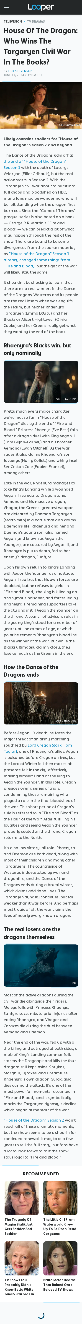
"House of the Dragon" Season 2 (34, 1120)
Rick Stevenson (20, 71)
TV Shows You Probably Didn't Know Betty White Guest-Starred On (19, 1287)
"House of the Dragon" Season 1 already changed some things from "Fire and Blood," (37, 260)
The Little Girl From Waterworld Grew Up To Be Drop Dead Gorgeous (59, 1226)
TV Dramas (36, 21)
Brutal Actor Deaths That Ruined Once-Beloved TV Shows (59, 1285)
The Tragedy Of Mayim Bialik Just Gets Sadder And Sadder (19, 1226)
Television (13, 21)
